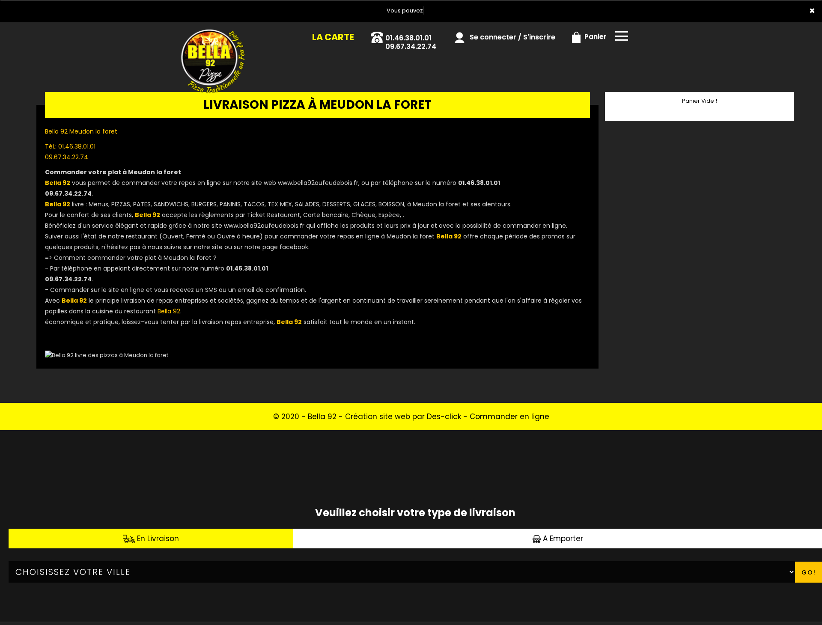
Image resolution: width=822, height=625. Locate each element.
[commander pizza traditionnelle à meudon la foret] (206, 34)
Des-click (444, 416)
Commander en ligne (509, 416)
